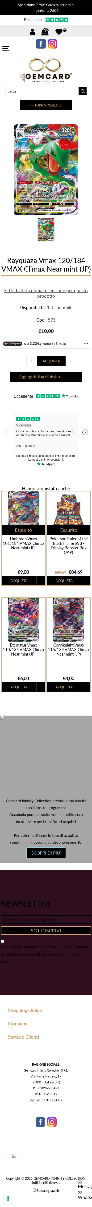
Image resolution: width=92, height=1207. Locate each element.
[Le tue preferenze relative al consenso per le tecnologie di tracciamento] (8, 1198)
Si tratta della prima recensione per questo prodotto (46, 293)
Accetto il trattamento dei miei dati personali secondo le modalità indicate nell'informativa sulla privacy (45, 950)
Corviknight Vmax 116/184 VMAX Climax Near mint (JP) (68, 649)
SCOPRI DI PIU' (46, 853)
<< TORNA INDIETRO (46, 105)
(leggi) (5, 961)
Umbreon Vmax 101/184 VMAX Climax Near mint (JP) (23, 543)
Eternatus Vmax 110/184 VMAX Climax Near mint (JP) (23, 649)
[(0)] (59, 31)
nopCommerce (53, 1186)
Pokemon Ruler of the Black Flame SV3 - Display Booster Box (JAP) (69, 545)
